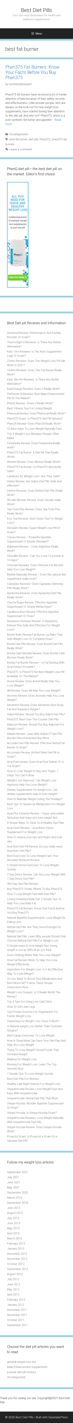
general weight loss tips (21, 1362)
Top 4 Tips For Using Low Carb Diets (29, 1001)
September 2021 (17, 1172)
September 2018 (17, 1202)
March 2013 (14, 1238)
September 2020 (17, 1192)
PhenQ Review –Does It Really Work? (30, 403)
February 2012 (16, 1299)
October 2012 (15, 1264)
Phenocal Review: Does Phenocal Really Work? (36, 413)
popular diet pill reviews (21, 1372)
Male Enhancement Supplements (27, 1367)
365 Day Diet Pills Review (22, 883)
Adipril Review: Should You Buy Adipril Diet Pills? (36, 714)
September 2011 (17, 1325)
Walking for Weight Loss (22, 1059)
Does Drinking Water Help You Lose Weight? (34, 955)
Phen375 (45, 139)
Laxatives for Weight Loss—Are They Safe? (33, 476)
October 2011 (15, 1320)
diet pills (33, 139)
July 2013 (13, 1218)
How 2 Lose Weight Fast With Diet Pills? (31, 894)
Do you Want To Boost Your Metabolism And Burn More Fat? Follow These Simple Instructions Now (34, 983)
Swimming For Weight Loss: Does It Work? (33, 1021)
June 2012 (13, 1284)
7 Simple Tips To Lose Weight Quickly (30, 1073)
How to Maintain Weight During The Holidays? (35, 799)
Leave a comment (20, 149)
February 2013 (16, 1243)
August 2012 (15, 1274)
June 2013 (13, 1223)
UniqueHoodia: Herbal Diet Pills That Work (32, 1098)
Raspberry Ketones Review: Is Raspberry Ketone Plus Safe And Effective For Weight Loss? (33, 625)
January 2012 (15, 1304)
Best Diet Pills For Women (23, 1078)
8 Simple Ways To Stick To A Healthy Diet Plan (35, 822)
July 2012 (13, 1279)
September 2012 (17, 1269)
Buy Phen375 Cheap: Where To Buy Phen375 (34, 889)
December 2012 (17, 1253)
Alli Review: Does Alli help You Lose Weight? (34, 690)
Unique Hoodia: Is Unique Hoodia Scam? (32, 1112)
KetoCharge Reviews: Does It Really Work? (33, 389)
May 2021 (13, 1187)
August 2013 (15, 1213)
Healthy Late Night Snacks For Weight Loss (33, 1084)
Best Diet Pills (36, 10)
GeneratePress (58, 1417)
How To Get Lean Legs (21, 1006)
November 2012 (17, 1259)
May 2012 (13, 1289)
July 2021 (13, 1177)
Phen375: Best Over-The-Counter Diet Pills (33, 719)
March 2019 (14, 1197)
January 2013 (15, 1248)
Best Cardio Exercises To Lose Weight (30, 1035)
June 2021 (13, 1182)
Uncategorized (18, 134)
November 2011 (17, 1315)
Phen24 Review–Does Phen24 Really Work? (34, 423)
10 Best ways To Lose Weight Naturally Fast (34, 428)
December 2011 (17, 1310)
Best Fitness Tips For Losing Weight (29, 408)
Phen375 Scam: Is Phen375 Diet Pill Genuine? (35, 418)
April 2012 (13, 1294)
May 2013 (13, 1228)
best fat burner (18, 139)
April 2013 (13, 1233)
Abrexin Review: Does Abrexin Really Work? (34, 461)
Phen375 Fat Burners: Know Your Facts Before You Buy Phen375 (32, 72)
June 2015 (13, 1208)
